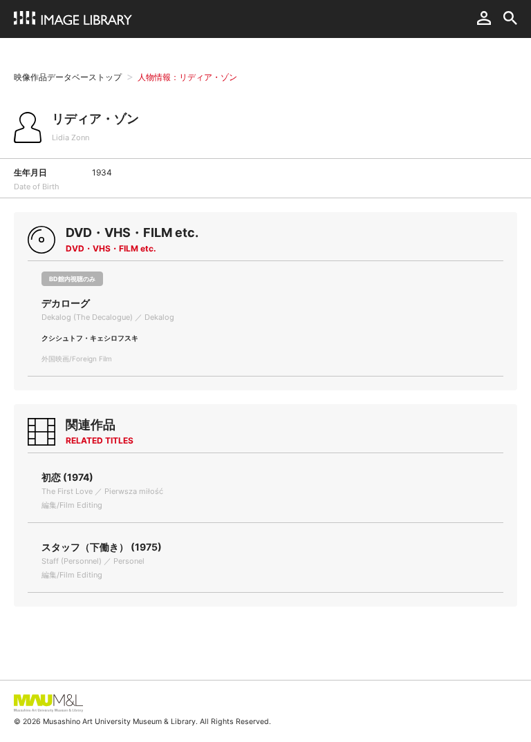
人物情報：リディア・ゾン (187, 77)
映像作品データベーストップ (68, 77)
